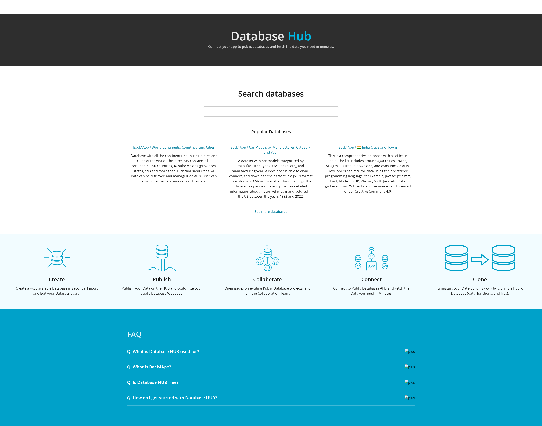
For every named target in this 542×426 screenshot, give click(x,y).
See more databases (271, 211)
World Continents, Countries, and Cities (183, 147)
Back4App (141, 147)
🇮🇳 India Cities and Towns (377, 147)
